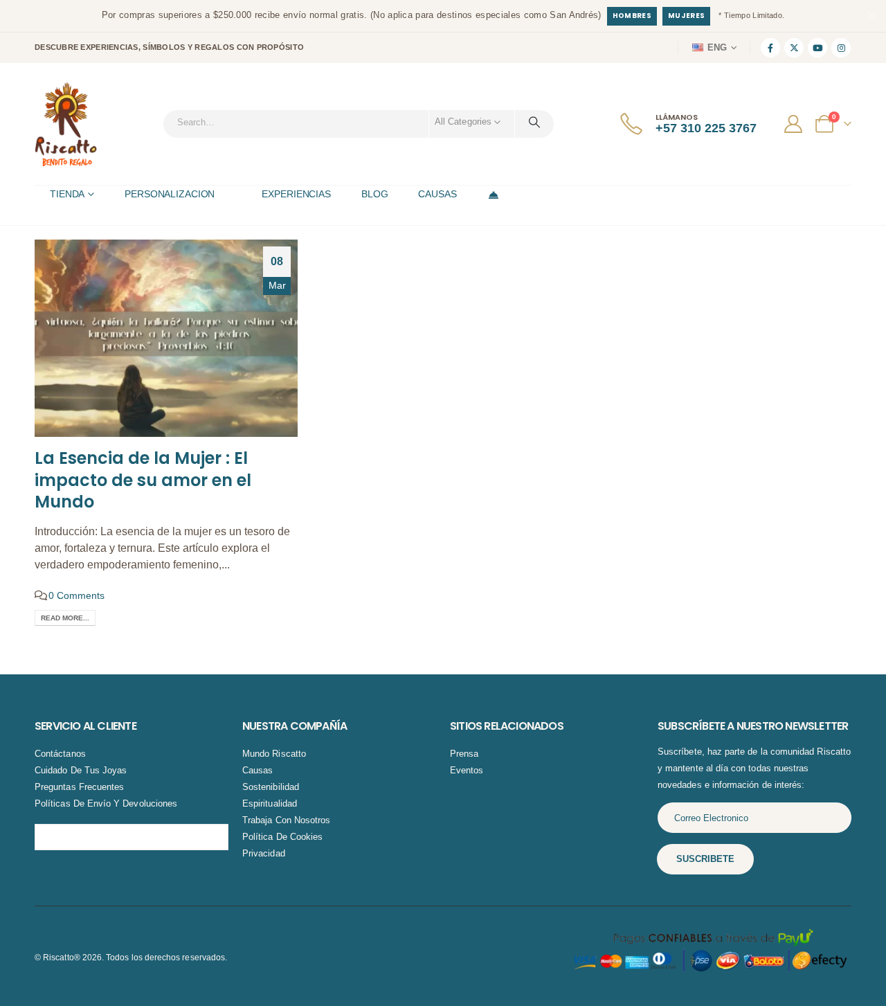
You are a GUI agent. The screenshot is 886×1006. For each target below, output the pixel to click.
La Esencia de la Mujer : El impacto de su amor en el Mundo (143, 479)
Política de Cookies (282, 837)
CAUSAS (437, 193)
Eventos (466, 770)
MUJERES (686, 15)
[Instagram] (841, 47)
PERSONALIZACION (170, 193)
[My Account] (795, 124)
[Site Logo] (66, 124)
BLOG (374, 193)
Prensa (464, 753)
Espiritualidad (269, 803)
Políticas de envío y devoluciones (106, 803)
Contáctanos (60, 753)
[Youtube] (817, 47)
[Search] (534, 122)
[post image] (166, 338)
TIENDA (67, 193)
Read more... (65, 618)
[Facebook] (770, 47)
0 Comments (76, 595)
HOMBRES (632, 15)
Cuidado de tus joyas (81, 770)
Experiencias (296, 193)
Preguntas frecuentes (79, 787)
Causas (257, 770)
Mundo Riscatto (274, 753)
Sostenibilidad (270, 787)
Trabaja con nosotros (286, 820)
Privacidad (263, 853)
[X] (794, 47)
